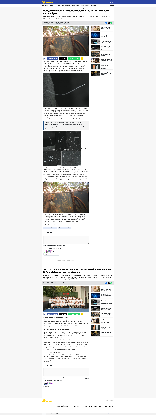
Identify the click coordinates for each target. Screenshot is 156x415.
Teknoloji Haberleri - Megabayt (50, 8)
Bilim (59, 5)
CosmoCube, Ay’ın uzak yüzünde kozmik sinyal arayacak (106, 73)
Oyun (55, 5)
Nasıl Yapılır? (67, 5)
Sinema (62, 5)
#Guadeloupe (53, 227)
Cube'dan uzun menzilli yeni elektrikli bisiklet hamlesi (106, 54)
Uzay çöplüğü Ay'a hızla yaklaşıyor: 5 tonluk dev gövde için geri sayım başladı (106, 48)
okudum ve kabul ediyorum (56, 245)
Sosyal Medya (45, 5)
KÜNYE (107, 400)
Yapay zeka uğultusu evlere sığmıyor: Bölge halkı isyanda (106, 35)
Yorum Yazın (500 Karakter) (49, 234)
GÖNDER (87, 246)
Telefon (73, 5)
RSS (44, 413)
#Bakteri (46, 227)
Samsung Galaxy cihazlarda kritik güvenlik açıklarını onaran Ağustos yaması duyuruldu (106, 41)
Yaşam (82, 5)
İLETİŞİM (112, 400)
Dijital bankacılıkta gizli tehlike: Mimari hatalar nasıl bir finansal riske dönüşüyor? (106, 29)
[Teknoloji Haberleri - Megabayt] (49, 400)
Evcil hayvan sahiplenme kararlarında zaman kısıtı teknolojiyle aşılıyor (106, 60)
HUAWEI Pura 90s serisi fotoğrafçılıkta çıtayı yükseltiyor (106, 67)
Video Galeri (93, 5)
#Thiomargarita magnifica (64, 227)
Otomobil (78, 5)
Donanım (51, 5)
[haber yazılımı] (111, 413)
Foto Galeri (87, 5)
